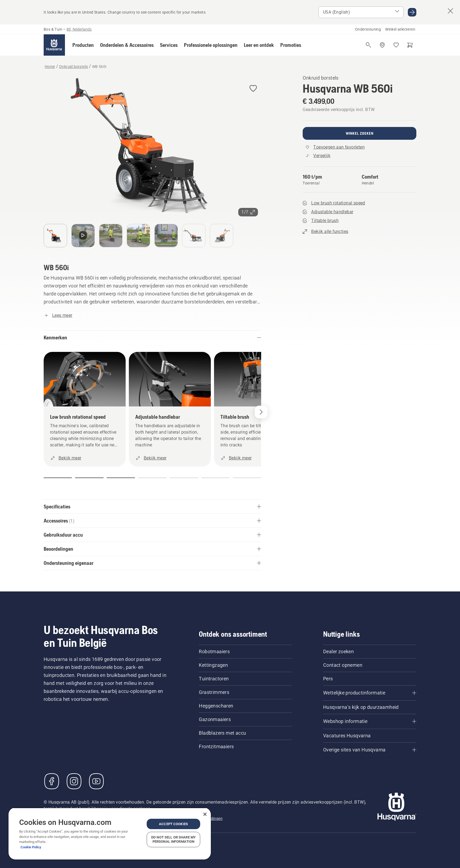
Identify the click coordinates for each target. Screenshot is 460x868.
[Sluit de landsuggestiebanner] (450, 11)
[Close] (205, 814)
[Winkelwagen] (410, 45)
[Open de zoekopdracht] (368, 45)
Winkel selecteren (400, 29)
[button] (83, 45)
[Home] (54, 45)
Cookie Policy (30, 847)
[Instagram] (74, 781)
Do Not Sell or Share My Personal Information (173, 839)
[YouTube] (96, 781)
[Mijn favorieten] (396, 45)
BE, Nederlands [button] (79, 29)
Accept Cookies (173, 824)
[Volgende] (261, 412)
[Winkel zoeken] (382, 45)
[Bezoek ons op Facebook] (52, 781)
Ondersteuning (368, 29)
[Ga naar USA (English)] (412, 12)
